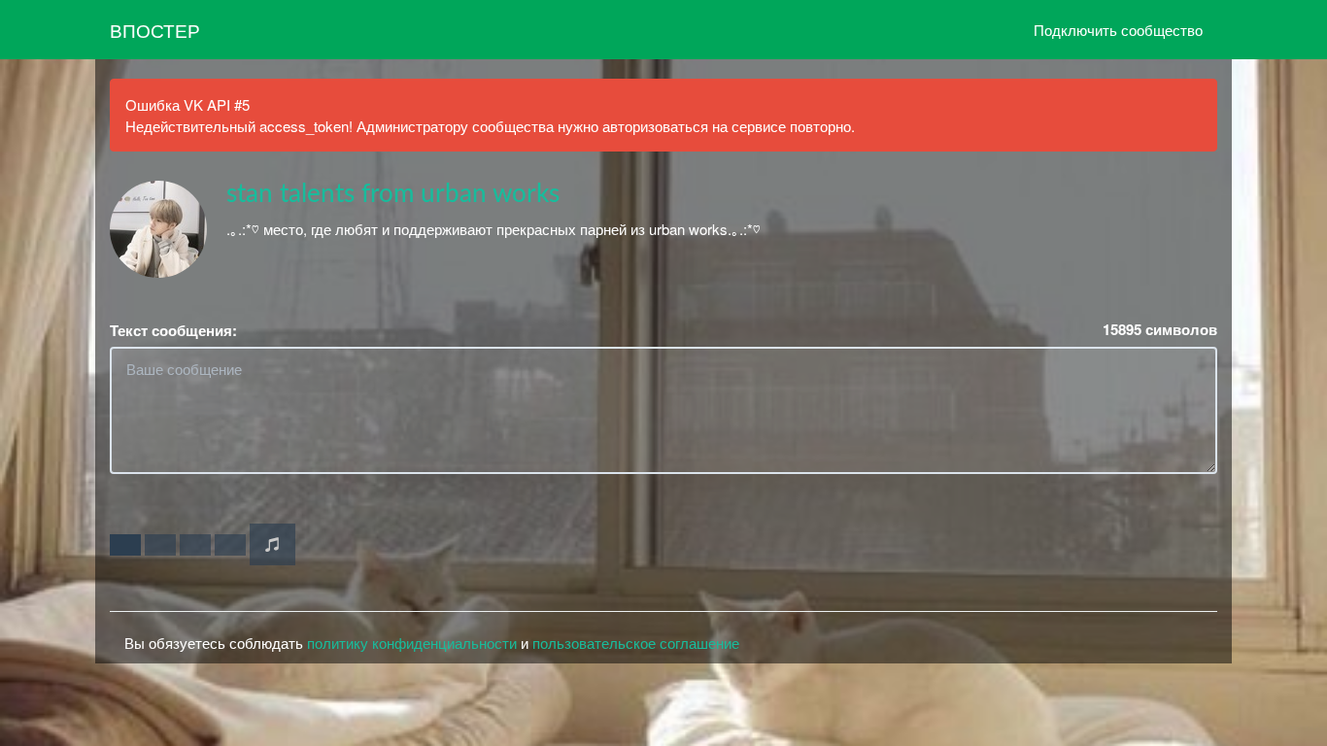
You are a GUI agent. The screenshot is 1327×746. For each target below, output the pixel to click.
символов (1160, 330)
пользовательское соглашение (635, 642)
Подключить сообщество (1118, 29)
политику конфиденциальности (412, 642)
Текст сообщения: (173, 331)
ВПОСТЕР (155, 30)
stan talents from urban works (393, 194)
